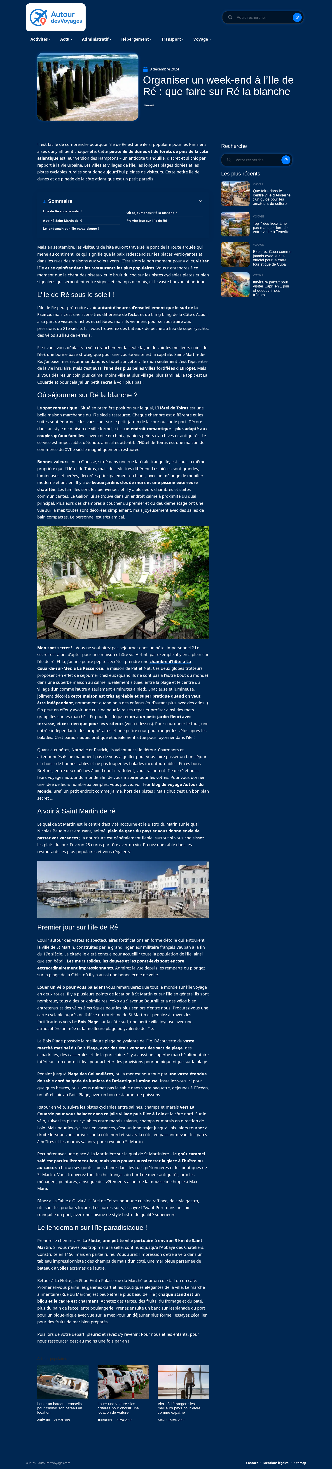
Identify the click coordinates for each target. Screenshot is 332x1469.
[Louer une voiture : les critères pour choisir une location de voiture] (123, 1382)
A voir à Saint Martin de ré (62, 220)
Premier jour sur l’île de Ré (146, 220)
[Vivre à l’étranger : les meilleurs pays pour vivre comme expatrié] (183, 1382)
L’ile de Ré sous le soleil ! (62, 211)
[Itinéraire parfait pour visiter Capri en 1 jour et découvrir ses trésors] (235, 284)
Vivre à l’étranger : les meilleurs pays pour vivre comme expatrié (179, 1408)
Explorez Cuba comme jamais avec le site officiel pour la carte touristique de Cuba (272, 258)
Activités (43, 1420)
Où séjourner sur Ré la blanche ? (151, 213)
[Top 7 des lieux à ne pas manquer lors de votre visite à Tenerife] (235, 224)
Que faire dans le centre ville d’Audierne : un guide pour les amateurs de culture (271, 197)
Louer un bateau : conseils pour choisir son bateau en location (59, 1408)
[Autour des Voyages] (56, 17)
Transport (105, 1420)
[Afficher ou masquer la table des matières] (137, 201)
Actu (161, 1420)
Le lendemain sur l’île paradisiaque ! (71, 228)
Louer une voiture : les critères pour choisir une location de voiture (118, 1408)
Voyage (149, 105)
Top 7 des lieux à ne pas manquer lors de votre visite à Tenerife (271, 227)
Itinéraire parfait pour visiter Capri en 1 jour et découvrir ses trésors (271, 288)
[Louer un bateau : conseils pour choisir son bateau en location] (63, 1382)
